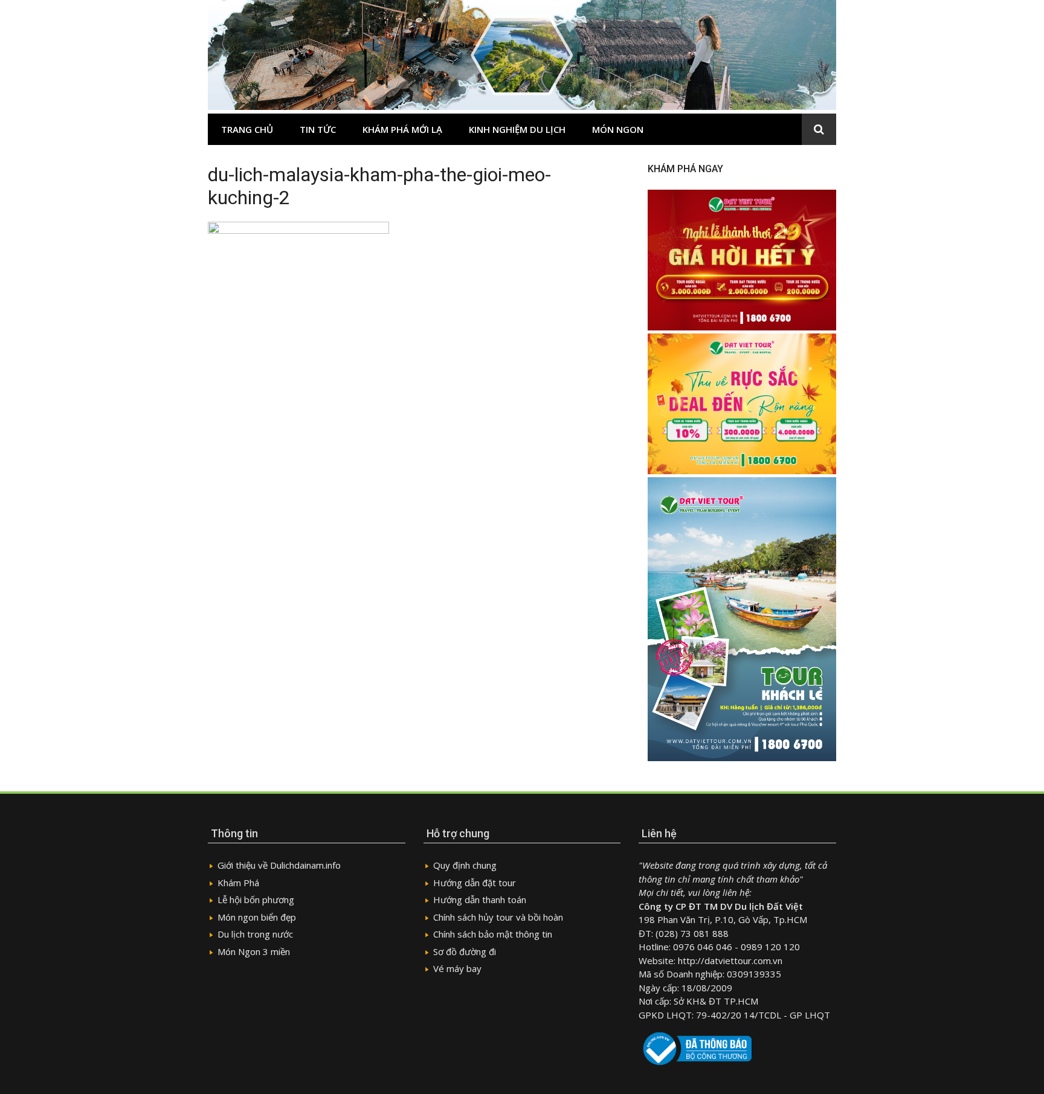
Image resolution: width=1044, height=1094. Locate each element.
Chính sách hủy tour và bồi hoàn (498, 917)
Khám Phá (238, 883)
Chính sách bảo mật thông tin (492, 934)
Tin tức (318, 129)
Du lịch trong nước (255, 934)
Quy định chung (465, 865)
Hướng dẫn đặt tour (474, 883)
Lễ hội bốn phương (256, 899)
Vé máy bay (457, 968)
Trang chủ (247, 129)
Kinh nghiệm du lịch (517, 129)
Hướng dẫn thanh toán (479, 899)
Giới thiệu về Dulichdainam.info (279, 865)
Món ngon (617, 129)
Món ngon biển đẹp (257, 917)
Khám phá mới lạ (402, 129)
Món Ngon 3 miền (254, 951)
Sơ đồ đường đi (464, 951)
